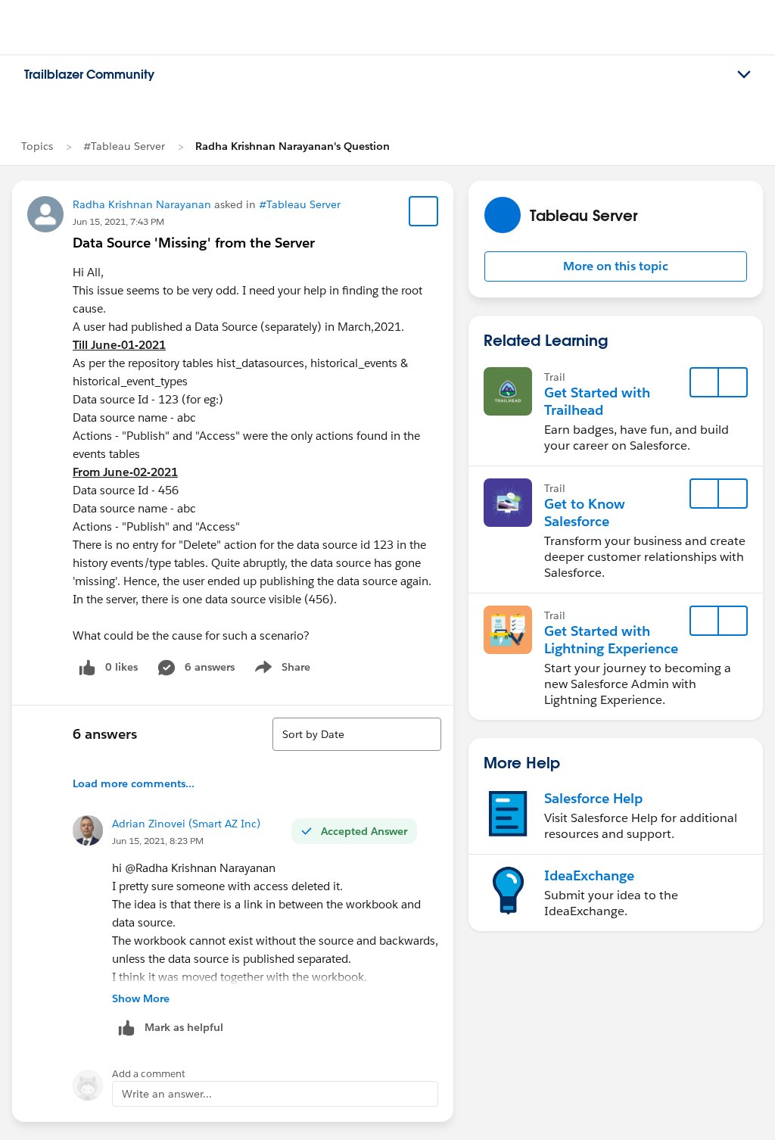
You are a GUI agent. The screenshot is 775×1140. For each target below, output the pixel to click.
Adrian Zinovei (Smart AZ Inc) (186, 823)
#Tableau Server (124, 146)
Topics (37, 146)
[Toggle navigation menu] (744, 75)
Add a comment (148, 1073)
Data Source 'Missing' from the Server (194, 242)
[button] (615, 266)
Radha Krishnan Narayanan (142, 204)
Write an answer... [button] (167, 1094)
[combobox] (356, 734)
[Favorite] (423, 211)
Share (280, 670)
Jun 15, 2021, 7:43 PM (118, 221)
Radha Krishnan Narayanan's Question (292, 146)
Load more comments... (134, 783)
